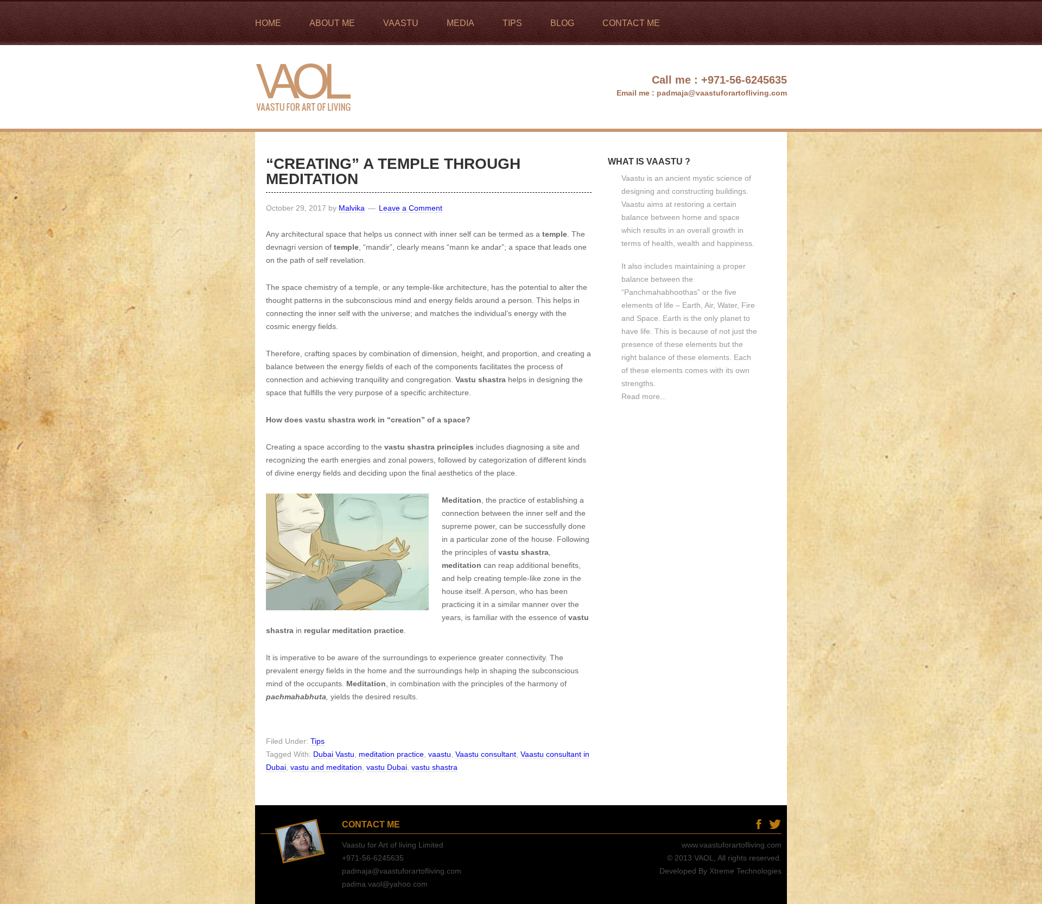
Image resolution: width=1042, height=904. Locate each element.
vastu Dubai (386, 767)
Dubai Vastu (333, 754)
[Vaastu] (305, 123)
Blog (742, 824)
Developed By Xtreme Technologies (720, 871)
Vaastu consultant (485, 754)
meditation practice (391, 754)
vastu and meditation (326, 767)
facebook (758, 824)
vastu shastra (434, 767)
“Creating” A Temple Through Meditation (393, 171)
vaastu (439, 754)
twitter (775, 824)
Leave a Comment (410, 208)
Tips (317, 741)
